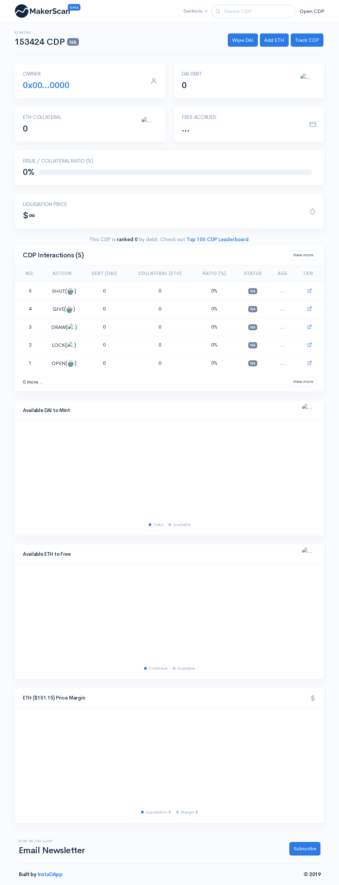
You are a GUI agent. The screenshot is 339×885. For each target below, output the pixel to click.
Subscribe (305, 848)
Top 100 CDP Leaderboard (217, 239)
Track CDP (307, 40)
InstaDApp (50, 874)
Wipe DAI (243, 40)
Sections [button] (193, 11)
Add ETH (274, 40)
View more (303, 255)
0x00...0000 (46, 85)
